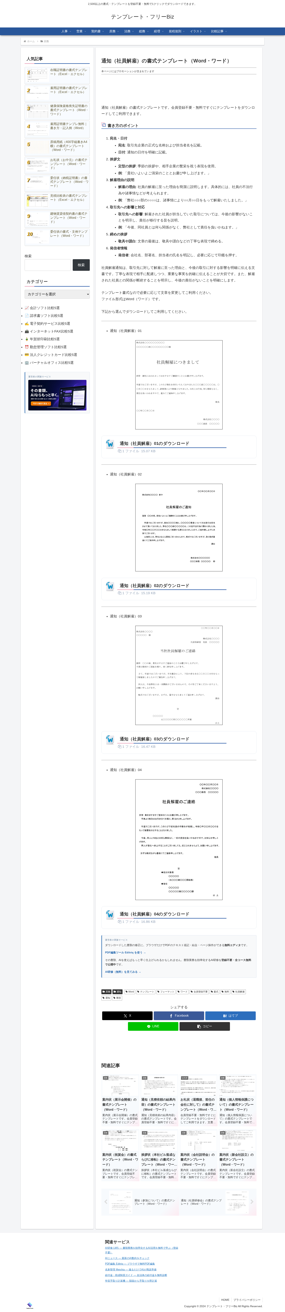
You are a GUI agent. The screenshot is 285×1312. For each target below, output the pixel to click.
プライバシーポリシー (247, 1299)
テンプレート (147, 991)
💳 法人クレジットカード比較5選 (51, 355)
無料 (227, 991)
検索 (28, 256)
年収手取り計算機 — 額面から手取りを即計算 (131, 1280)
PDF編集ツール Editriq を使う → (125, 952)
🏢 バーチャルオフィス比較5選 (49, 363)
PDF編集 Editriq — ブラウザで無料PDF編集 (130, 1263)
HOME (225, 1299)
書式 (216, 991)
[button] (205, 1026)
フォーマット (167, 991)
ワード (183, 991)
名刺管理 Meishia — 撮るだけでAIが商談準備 (130, 1269)
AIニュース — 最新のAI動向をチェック (127, 1258)
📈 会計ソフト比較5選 (42, 308)
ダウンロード (241, 443)
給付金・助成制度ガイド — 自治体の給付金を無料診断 (136, 1275)
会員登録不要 (201, 991)
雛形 (118, 998)
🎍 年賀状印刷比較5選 (42, 339)
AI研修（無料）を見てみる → (123, 971)
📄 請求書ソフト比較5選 (44, 316)
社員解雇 (240, 991)
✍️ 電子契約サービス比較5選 (47, 324)
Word (131, 991)
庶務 (108, 991)
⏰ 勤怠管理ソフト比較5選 (46, 347)
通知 (119, 991)
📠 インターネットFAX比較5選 (49, 331)
